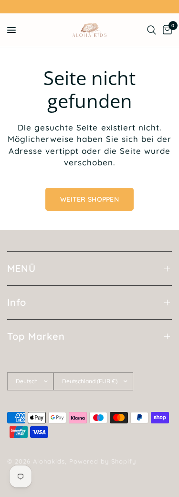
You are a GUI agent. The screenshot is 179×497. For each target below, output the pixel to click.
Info (16, 302)
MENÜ (21, 268)
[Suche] (151, 30)
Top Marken (36, 336)
